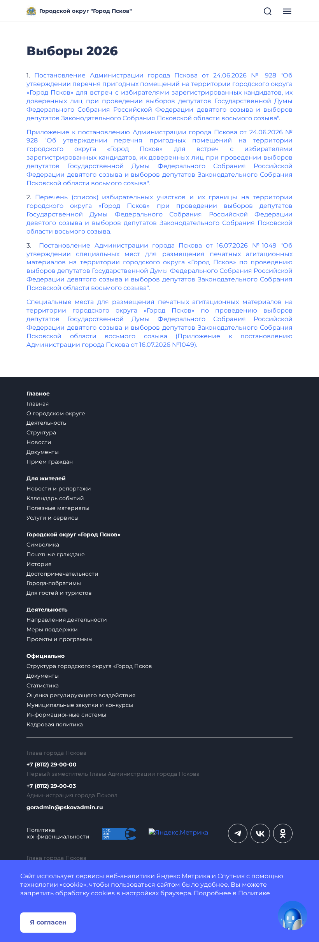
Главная (37, 403)
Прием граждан (49, 461)
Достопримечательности (62, 573)
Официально (45, 656)
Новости (38, 442)
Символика (42, 544)
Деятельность (46, 422)
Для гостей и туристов (59, 592)
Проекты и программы (59, 639)
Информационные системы (66, 714)
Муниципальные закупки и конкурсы (79, 704)
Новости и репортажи (58, 488)
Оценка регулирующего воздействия (80, 695)
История (38, 564)
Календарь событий (55, 498)
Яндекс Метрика (183, 876)
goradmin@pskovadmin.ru (64, 807)
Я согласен (48, 922)
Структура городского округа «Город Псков (89, 666)
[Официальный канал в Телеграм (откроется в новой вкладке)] (237, 833)
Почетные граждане (55, 554)
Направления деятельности (66, 619)
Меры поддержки (52, 629)
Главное (38, 393)
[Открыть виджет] (292, 915)
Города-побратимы (53, 583)
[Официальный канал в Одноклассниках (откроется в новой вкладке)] (283, 833)
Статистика (42, 685)
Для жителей (46, 478)
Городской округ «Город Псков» (73, 534)
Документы (42, 451)
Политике (254, 893)
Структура (41, 432)
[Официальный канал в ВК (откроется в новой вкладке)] (260, 833)
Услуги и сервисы (52, 517)
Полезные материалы (57, 507)
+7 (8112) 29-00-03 (51, 786)
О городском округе (55, 413)
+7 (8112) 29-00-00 (51, 764)
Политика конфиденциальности (57, 833)
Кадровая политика (54, 724)
